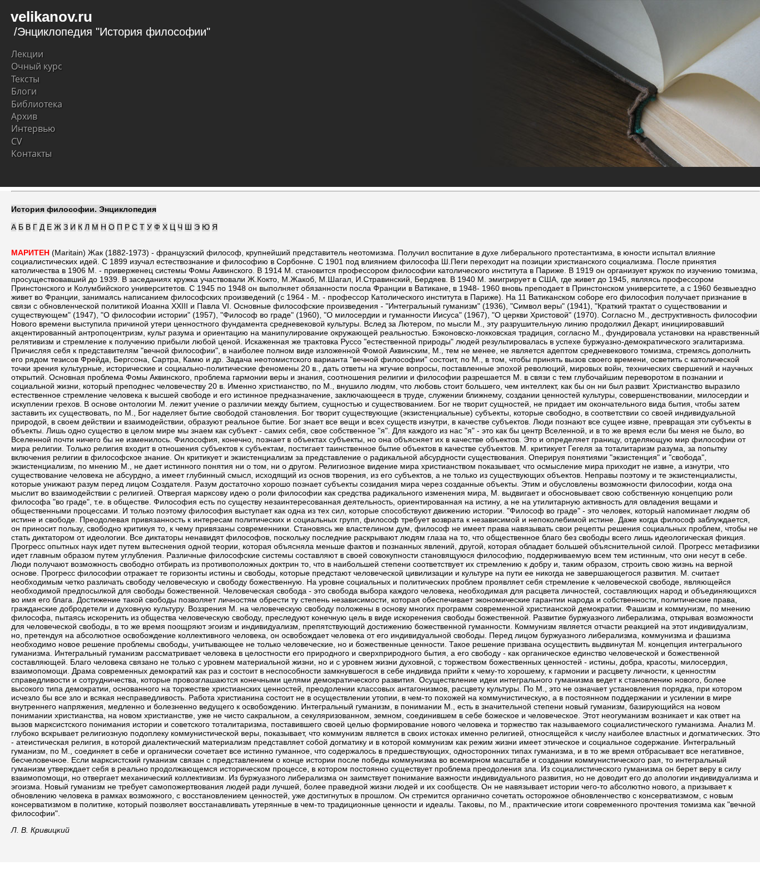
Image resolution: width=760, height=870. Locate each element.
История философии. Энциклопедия (83, 209)
